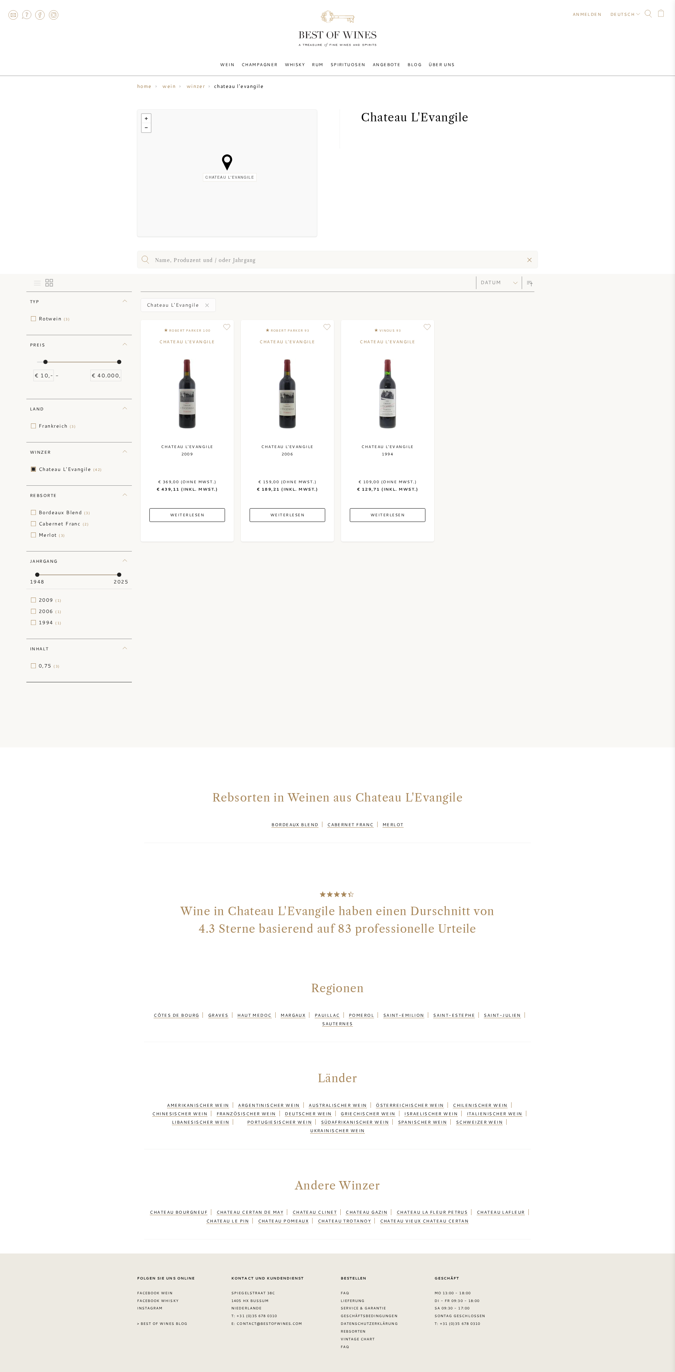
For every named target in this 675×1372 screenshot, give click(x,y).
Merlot (52, 535)
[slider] (45, 362)
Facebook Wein (155, 1292)
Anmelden (587, 14)
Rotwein (54, 318)
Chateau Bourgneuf (178, 1212)
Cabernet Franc (64, 524)
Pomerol (361, 1015)
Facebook (40, 14)
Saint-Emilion (403, 1015)
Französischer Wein (246, 1113)
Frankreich (57, 426)
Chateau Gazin (366, 1212)
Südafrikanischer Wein (355, 1122)
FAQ (26, 14)
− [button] (146, 127)
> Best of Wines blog (162, 1323)
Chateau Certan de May (250, 1212)
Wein (227, 64)
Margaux (293, 1015)
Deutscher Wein (308, 1113)
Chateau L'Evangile (70, 469)
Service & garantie (363, 1308)
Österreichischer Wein (410, 1105)
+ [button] (146, 118)
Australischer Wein (338, 1105)
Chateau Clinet (314, 1212)
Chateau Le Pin (227, 1221)
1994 (50, 622)
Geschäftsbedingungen (369, 1315)
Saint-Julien (502, 1015)
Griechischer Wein (368, 1113)
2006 (50, 611)
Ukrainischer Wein (337, 1130)
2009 (50, 600)
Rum (317, 64)
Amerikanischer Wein (198, 1105)
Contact (13, 14)
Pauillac (327, 1015)
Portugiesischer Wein (279, 1122)
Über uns (442, 64)
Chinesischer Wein (179, 1113)
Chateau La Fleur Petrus (432, 1212)
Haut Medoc (254, 1015)
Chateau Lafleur (501, 1212)
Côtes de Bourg (176, 1015)
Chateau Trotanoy (344, 1221)
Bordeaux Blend (64, 512)
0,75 (49, 666)
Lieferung (353, 1300)
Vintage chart (358, 1338)
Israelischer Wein (431, 1113)
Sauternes (337, 1023)
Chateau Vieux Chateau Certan (424, 1221)
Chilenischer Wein (480, 1105)
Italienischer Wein (494, 1113)
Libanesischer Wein (200, 1122)
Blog (414, 64)
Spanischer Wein (422, 1122)
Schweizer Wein (479, 1122)
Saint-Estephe (454, 1015)
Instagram (53, 14)
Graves (218, 1015)
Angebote (387, 64)
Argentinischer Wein (269, 1105)
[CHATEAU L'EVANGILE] (227, 162)
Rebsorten (353, 1331)
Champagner (260, 64)
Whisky (295, 64)
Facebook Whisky (158, 1300)
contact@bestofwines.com (269, 1323)
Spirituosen (348, 64)
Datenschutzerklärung (369, 1323)
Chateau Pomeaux (283, 1221)
